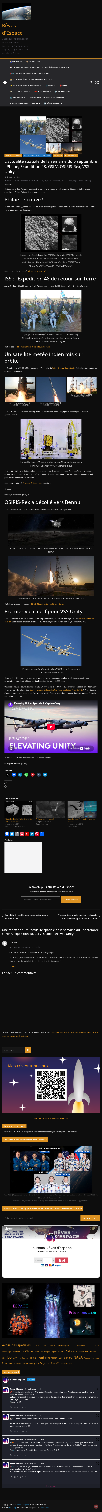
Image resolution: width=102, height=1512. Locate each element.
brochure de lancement (32, 483)
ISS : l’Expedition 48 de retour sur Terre (33, 347)
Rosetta (69, 181)
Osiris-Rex (56, 181)
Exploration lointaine (13, 155)
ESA (67, 1351)
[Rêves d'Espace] (5, 82)
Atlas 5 (97, 1346)
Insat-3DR (34, 181)
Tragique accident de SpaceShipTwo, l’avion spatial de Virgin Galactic (56, 690)
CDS (22, 1351)
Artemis (73, 1346)
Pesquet (87, 1358)
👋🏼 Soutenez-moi (34, 61)
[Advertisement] (23, 857)
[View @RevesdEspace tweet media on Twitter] (20, 1402)
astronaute (89, 1346)
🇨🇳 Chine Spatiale (42, 91)
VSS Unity (88, 181)
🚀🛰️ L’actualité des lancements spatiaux (30, 73)
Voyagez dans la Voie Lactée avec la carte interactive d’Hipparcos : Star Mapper (77, 917)
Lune (61, 1357)
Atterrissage (6, 1351)
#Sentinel (28, 1442)
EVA (73, 1351)
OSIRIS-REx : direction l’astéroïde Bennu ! (48, 604)
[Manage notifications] (96, 1507)
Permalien (37, 947)
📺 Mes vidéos (16, 97)
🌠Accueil (14, 61)
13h (40, 1415)
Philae (63, 181)
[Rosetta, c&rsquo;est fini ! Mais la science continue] (82, 809)
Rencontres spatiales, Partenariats (47, 97)
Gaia (87, 1351)
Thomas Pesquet (66, 1363)
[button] (20, 61)
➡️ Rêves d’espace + (53, 103)
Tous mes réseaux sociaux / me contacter (51, 1118)
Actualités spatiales (16, 1345)
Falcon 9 (80, 1351)
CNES (36, 1351)
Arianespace (63, 1345)
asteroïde (9, 181)
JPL (20, 1358)
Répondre (13, 966)
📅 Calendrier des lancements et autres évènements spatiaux (39, 67)
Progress (95, 1358)
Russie (25, 1363)
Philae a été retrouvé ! (37, 271)
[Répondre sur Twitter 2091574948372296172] (11, 1455)
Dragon (60, 1351)
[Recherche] (28, 1050)
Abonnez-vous (71, 899)
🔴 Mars (63, 85)
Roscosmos (8, 1363)
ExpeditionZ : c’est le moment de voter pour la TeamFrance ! (26, 917)
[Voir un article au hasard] (97, 82)
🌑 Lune (49, 85)
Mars (69, 1357)
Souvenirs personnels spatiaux (25, 103)
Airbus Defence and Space (40, 1346)
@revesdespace (30, 1389)
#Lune (65, 1466)
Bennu (17, 181)
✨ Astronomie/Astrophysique (24, 85)
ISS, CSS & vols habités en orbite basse (37, 155)
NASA (49, 181)
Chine (29, 1351)
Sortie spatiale (34, 1363)
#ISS (70, 1418)
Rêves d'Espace (16, 1389)
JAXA (15, 1357)
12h (40, 1389)
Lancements (58, 155)
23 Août (41, 1439)
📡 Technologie (62, 91)
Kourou (25, 1358)
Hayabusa (93, 1352)
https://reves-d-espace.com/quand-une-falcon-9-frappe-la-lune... (68, 1471)
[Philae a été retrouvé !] (50, 809)
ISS (45, 181)
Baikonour (16, 1351)
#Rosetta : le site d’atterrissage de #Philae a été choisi (18, 820)
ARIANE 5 (53, 1346)
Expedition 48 (25, 181)
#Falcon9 (45, 1466)
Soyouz (45, 1363)
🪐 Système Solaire (19, 91)
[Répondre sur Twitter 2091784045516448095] (11, 1407)
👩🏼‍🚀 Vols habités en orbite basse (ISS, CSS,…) (30, 79)
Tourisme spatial (71, 155)
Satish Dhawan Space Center (64, 368)
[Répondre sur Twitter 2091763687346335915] (11, 1431)
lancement (36, 1357)
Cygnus (54, 1351)
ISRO (41, 181)
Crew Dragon (45, 1352)
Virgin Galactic (78, 181)
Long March (51, 1357)
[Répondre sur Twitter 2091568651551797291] (11, 1477)
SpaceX (55, 1363)
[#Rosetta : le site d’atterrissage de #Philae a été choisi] (18, 809)
